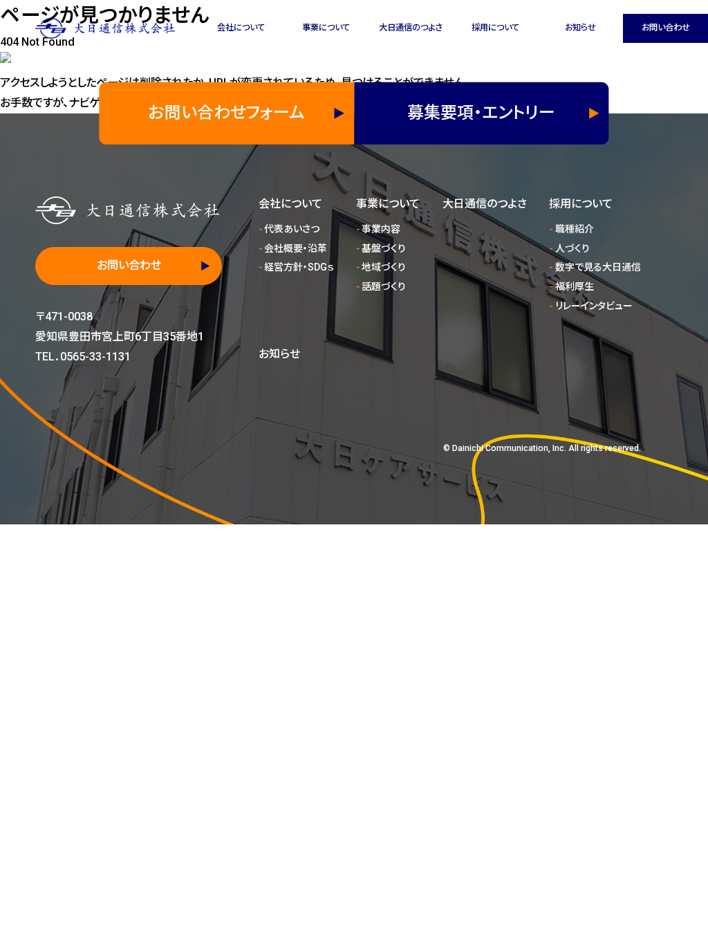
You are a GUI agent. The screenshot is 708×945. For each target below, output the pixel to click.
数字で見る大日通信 (597, 267)
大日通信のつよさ (410, 28)
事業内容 (381, 229)
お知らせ (580, 28)
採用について (495, 28)
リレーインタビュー (594, 305)
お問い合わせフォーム (226, 112)
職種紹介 (574, 229)
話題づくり (384, 286)
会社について (241, 28)
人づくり (572, 248)
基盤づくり (384, 248)
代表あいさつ (291, 229)
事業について (326, 28)
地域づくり (384, 267)
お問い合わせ (666, 28)
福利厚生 (574, 286)
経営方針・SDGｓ (298, 267)
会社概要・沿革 (295, 248)
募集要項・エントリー (481, 112)
